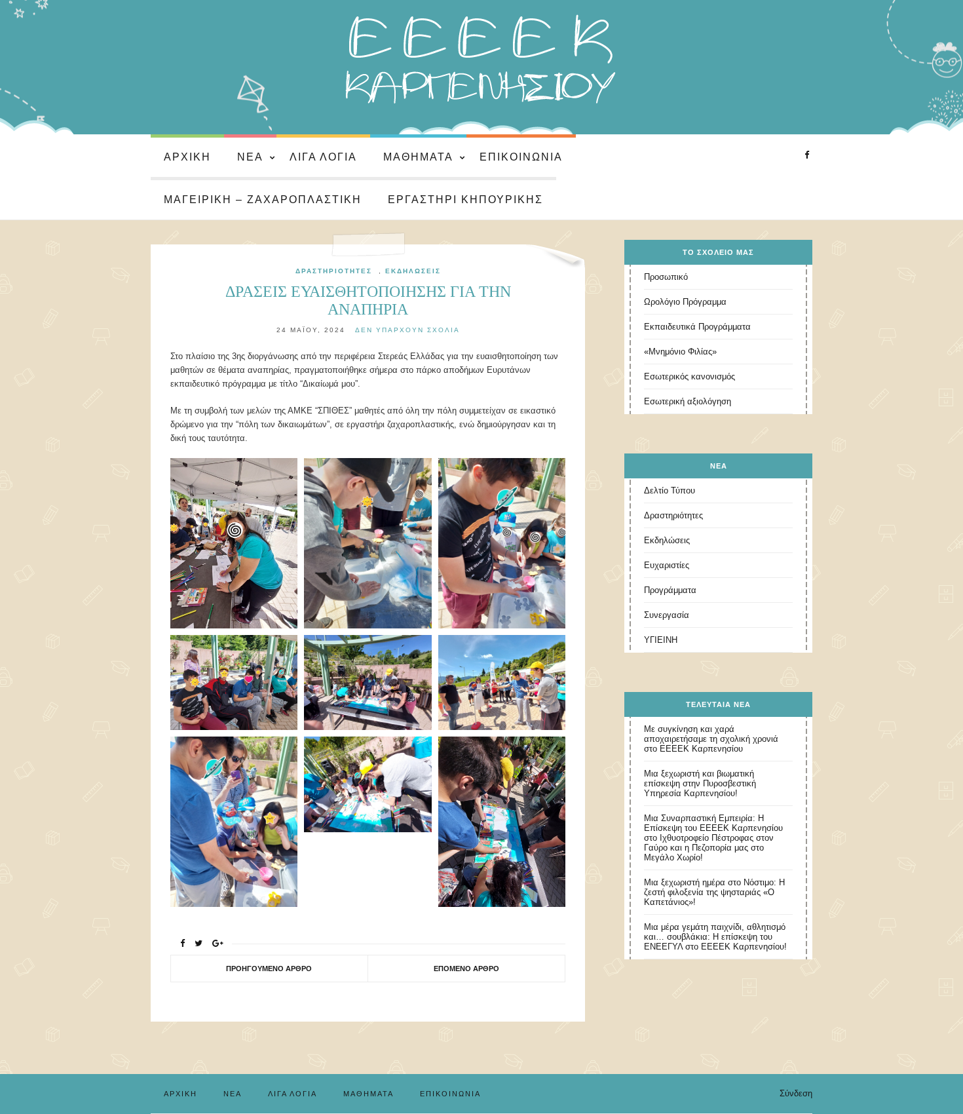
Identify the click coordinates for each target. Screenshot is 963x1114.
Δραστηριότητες (333, 271)
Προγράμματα (670, 590)
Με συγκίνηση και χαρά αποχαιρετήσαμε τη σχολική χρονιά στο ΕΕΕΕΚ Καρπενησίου (711, 739)
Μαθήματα (418, 157)
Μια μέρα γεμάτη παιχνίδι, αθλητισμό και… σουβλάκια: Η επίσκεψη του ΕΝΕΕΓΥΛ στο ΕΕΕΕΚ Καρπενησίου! (715, 936)
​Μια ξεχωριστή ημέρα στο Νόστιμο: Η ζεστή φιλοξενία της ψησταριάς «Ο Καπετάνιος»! (714, 892)
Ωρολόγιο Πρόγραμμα (685, 302)
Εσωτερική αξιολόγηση (687, 401)
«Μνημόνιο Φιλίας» (680, 351)
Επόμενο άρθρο (466, 968)
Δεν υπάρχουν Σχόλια (407, 330)
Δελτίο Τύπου (669, 490)
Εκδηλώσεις (413, 271)
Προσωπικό (666, 277)
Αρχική (187, 157)
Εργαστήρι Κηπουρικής (465, 199)
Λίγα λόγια (323, 157)
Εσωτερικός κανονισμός (689, 376)
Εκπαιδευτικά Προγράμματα (697, 327)
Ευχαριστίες (666, 565)
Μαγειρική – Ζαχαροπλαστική (263, 199)
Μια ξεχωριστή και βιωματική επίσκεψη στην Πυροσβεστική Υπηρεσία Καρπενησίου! (700, 783)
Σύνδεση (796, 1093)
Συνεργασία (666, 615)
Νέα (250, 157)
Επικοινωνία (521, 157)
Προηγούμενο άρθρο (269, 968)
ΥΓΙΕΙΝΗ (660, 640)
